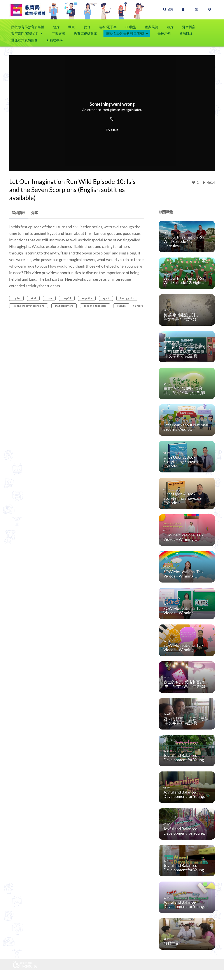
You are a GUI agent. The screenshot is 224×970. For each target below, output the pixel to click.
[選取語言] (197, 9)
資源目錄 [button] (185, 33)
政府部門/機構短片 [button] (25, 33)
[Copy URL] (112, 119)
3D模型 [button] (130, 27)
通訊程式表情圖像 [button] (24, 40)
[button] (168, 9)
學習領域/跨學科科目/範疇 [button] (125, 33)
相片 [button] (170, 27)
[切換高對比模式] (209, 9)
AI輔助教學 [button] (54, 40)
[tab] (18, 212)
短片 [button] (56, 27)
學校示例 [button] (164, 33)
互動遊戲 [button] (58, 33)
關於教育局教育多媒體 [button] (27, 27)
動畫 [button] (71, 27)
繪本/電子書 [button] (108, 27)
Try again (112, 129)
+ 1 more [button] (138, 305)
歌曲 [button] (87, 27)
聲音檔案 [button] (188, 27)
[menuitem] (30, 27)
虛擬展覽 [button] (151, 27)
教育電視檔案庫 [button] (85, 33)
